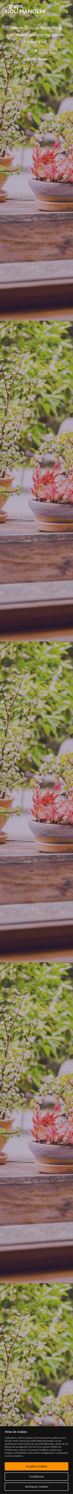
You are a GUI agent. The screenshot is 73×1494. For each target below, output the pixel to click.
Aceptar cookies (36, 1466)
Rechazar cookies (36, 1486)
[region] (36, 1460)
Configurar (36, 1476)
